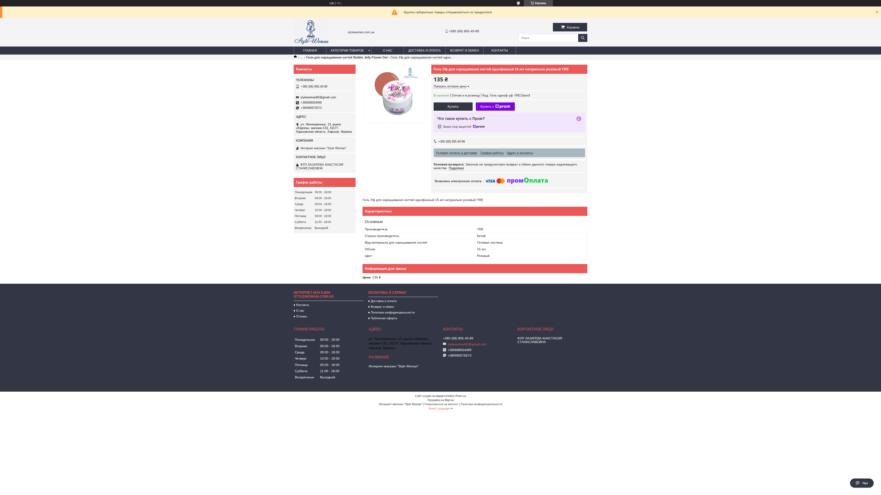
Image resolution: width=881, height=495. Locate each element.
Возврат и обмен (464, 50)
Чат (865, 483)
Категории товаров (347, 50)
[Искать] (582, 38)
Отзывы (301, 316)
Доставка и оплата (424, 50)
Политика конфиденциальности (393, 312)
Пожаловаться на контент (441, 404)
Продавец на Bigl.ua (440, 400)
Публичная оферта (384, 318)
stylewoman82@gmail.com (318, 97)
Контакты (499, 50)
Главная (310, 50)
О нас (387, 50)
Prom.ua (460, 396)
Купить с (487, 106)
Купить (453, 106)
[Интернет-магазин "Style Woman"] (311, 44)
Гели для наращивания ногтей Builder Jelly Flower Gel (347, 57)
